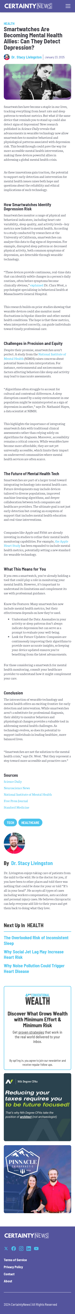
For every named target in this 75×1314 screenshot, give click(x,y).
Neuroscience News (17, 787)
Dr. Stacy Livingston (26, 57)
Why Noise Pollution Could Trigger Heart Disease (34, 968)
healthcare (30, 822)
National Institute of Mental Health (28, 794)
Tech (10, 822)
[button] (67, 6)
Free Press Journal (16, 800)
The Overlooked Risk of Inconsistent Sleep (36, 940)
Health (9, 23)
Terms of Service (15, 1260)
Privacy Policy (13, 1267)
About (8, 1281)
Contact (9, 1274)
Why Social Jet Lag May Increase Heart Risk (34, 954)
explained (36, 285)
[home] (28, 6)
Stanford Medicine (16, 807)
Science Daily (13, 781)
